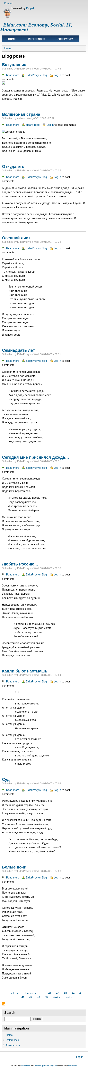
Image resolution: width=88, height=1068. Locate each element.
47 (30, 997)
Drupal (30, 8)
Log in (57, 75)
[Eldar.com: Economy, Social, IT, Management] (7, 17)
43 (65, 993)
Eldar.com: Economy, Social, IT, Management (36, 27)
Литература (65, 39)
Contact (8, 3)
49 (46, 997)
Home (12, 39)
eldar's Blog (32, 124)
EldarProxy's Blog (36, 75)
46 (22, 997)
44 (73, 993)
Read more (12, 75)
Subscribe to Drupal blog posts (3, 1003)
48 (38, 997)
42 (57, 993)
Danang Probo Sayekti (46, 1066)
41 (49, 993)
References (36, 39)
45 (80, 993)
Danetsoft (25, 1066)
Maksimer (72, 1066)
